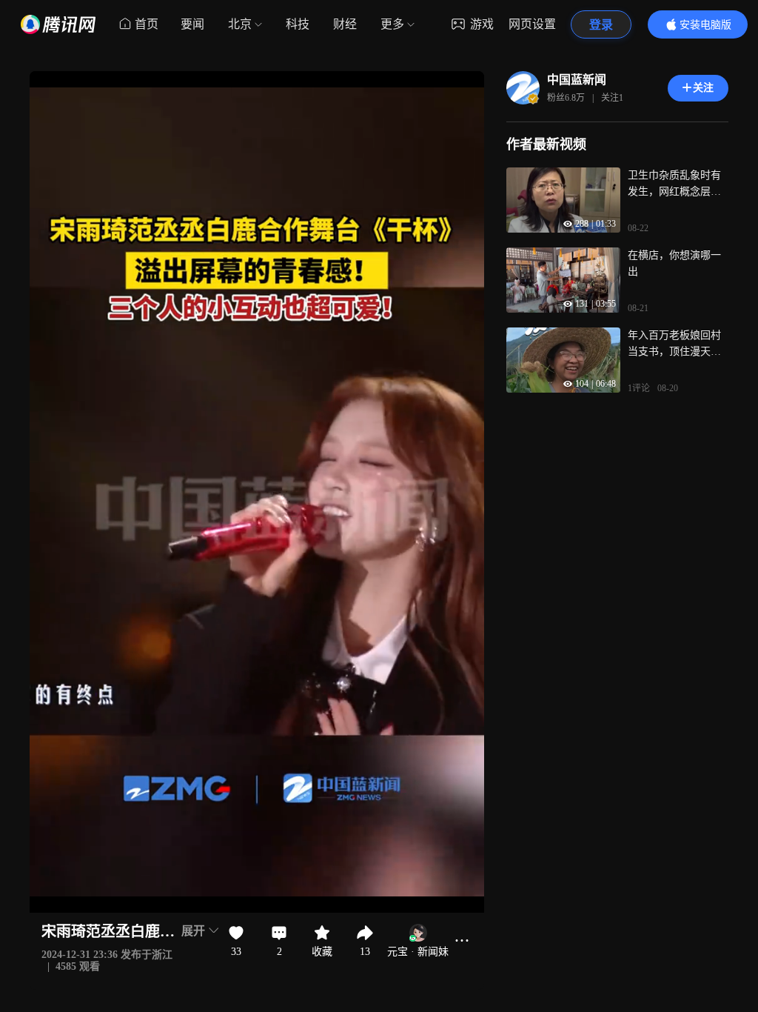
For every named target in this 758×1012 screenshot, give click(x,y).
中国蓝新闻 (576, 79)
